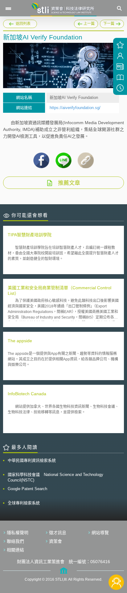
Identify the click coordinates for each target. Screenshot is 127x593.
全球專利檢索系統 (24, 503)
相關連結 (15, 549)
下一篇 (112, 23)
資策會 (55, 541)
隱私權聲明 (17, 532)
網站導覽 (100, 532)
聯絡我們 (15, 541)
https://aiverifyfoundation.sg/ (75, 107)
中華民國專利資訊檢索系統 (32, 460)
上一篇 (86, 23)
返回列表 (23, 24)
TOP (116, 561)
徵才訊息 (57, 532)
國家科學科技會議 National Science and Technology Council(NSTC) (55, 477)
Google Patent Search (27, 488)
